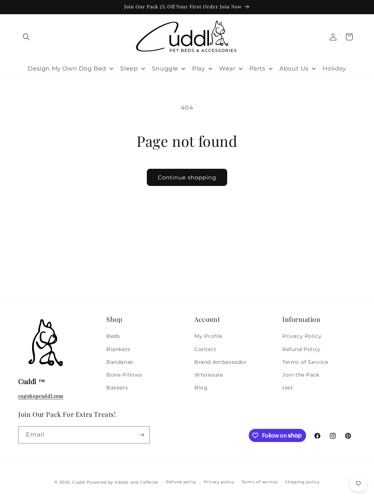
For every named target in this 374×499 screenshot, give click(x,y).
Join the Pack (301, 375)
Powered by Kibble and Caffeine (123, 482)
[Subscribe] (141, 434)
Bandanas (119, 362)
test (287, 387)
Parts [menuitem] (257, 68)
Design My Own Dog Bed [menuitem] (67, 68)
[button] (26, 37)
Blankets (118, 349)
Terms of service (259, 481)
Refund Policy (301, 349)
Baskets (117, 387)
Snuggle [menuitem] (165, 68)
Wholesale (208, 375)
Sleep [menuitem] (129, 68)
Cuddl (78, 482)
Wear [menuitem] (227, 68)
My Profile (208, 336)
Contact (205, 349)
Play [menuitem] (198, 68)
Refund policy (181, 481)
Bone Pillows (124, 375)
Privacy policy (219, 481)
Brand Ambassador (220, 362)
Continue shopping (187, 177)
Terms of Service (305, 362)
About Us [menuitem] (294, 68)
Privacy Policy (301, 336)
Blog (200, 387)
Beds (113, 336)
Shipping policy (302, 481)
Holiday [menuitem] (334, 68)
